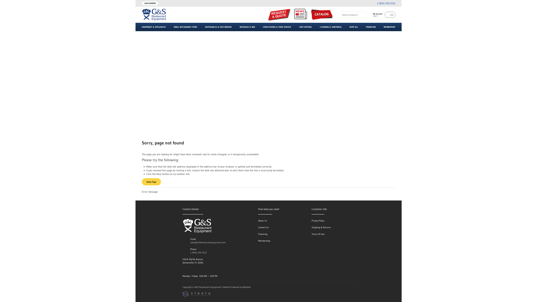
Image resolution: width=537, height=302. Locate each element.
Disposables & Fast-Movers (218, 27)
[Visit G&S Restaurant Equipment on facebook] (189, 269)
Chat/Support (150, 3)
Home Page (151, 182)
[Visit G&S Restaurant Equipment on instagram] (183, 269)
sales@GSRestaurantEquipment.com (208, 242)
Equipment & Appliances (154, 27)
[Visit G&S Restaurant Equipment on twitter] (195, 269)
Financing (371, 27)
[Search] (363, 14)
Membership (389, 27)
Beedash (247, 287)
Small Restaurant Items (185, 27)
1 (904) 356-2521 (198, 252)
